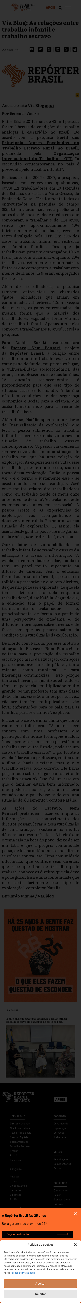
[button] (75, 1245)
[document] (40, 651)
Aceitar (40, 1283)
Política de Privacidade (23, 1272)
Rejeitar (40, 1294)
